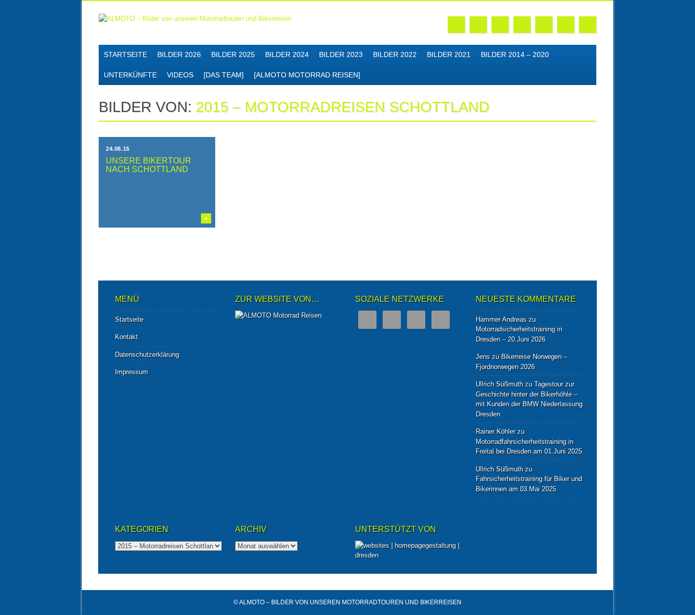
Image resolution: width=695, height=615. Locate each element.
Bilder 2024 (287, 54)
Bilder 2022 (395, 54)
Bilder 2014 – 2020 (515, 54)
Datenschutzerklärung (147, 354)
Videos (180, 75)
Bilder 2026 (179, 54)
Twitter (478, 24)
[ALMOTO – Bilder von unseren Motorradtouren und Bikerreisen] (195, 18)
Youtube (522, 24)
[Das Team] (224, 75)
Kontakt (126, 337)
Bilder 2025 (233, 54)
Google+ (500, 24)
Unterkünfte (130, 75)
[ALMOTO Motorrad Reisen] (307, 75)
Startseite (125, 54)
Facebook (456, 24)
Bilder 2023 (341, 54)
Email (565, 24)
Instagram (544, 24)
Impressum (131, 372)
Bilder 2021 (449, 54)
